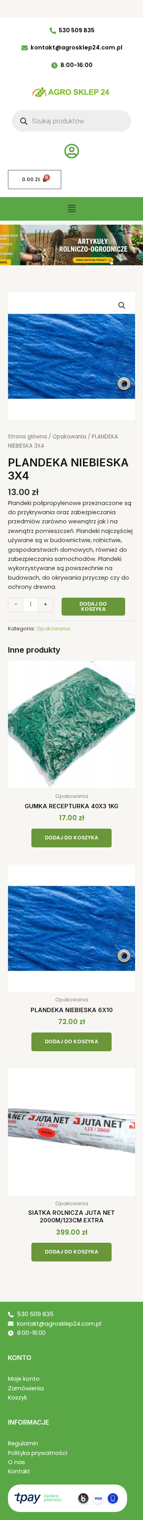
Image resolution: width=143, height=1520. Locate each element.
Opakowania (69, 436)
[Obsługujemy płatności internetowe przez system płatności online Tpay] (67, 1498)
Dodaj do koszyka (93, 606)
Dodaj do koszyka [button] (71, 837)
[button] (71, 208)
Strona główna (27, 436)
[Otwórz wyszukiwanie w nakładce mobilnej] (71, 121)
